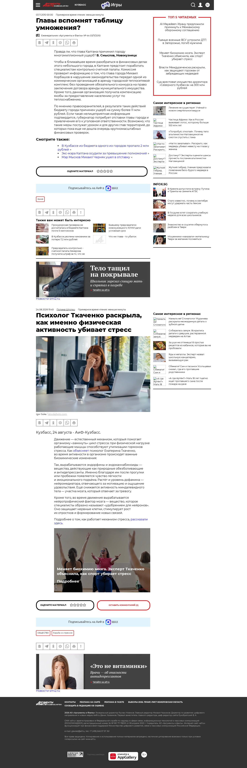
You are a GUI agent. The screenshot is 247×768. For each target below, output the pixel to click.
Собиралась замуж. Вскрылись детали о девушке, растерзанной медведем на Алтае (187, 333)
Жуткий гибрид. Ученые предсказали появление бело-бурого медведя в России (190, 170)
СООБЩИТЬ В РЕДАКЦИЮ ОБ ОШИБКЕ (84, 706)
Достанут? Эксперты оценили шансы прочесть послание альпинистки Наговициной (190, 158)
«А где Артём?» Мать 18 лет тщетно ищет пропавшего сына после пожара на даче (188, 381)
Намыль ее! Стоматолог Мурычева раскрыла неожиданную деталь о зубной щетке (188, 321)
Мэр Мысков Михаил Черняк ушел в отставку (96, 157)
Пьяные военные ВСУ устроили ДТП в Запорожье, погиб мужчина (182, 41)
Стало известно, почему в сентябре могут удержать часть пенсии (188, 202)
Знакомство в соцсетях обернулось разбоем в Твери (188, 225)
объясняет (81, 450)
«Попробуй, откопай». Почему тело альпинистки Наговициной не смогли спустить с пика (189, 134)
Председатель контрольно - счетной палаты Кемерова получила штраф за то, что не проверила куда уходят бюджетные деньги (60, 254)
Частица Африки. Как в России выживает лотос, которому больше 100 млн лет (188, 122)
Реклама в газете (114, 702)
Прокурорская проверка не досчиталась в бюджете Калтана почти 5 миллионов (70, 228)
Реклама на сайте (90, 702)
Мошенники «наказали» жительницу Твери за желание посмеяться (188, 237)
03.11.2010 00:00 (44, 14)
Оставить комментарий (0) (124, 605)
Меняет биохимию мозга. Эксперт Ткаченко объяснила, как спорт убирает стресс (182, 56)
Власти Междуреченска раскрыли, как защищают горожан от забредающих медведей (182, 70)
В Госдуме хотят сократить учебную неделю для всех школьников (188, 214)
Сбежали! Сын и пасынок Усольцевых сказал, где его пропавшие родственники (190, 369)
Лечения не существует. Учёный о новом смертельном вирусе (187, 109)
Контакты (70, 702)
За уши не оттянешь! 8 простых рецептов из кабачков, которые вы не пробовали (190, 345)
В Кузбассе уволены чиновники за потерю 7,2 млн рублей (71, 238)
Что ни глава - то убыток (122, 236)
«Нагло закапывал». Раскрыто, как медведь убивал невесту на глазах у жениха (189, 146)
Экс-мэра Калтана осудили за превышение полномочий (104, 153)
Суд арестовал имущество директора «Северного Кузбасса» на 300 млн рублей (182, 85)
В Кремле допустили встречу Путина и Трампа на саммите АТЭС (188, 190)
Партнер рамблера (95, 754)
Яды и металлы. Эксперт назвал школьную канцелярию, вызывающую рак (186, 357)
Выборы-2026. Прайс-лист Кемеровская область (155, 702)
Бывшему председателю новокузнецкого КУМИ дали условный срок (125, 228)
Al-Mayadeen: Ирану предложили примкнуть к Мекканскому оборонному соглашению (182, 27)
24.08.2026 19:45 (45, 309)
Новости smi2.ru (48, 298)
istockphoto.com (57, 414)
